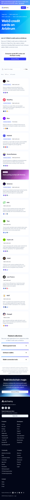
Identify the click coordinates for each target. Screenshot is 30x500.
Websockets (5, 435)
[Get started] (15, 2)
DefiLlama (21, 371)
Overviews (4, 460)
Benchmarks (20, 440)
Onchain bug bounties (7, 473)
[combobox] (6, 74)
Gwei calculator (20, 435)
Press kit (19, 462)
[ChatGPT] (13, 493)
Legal (18, 466)
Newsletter (4, 466)
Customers (19, 457)
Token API (4, 440)
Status (18, 426)
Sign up (18, 424)
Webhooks (4, 433)
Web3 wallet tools (13, 14)
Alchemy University (6, 453)
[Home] (5, 7)
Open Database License (14, 371)
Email (3, 486)
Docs (18, 429)
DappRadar (25, 371)
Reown (9, 373)
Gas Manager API (6, 444)
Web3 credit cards (6, 16)
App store (4, 462)
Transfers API (5, 438)
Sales (3, 482)
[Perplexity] (17, 493)
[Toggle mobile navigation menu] (27, 7)
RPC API (4, 426)
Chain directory (20, 438)
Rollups (3, 429)
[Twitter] (3, 408)
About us (19, 453)
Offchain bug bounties (7, 471)
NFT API (4, 431)
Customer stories (6, 457)
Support (19, 431)
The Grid (4, 371)
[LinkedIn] (6, 408)
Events (3, 464)
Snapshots (19, 442)
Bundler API (4, 442)
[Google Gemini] (15, 493)
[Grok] (24, 493)
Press (3, 484)
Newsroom (19, 460)
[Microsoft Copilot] (19, 493)
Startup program (5, 469)
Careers (19, 455)
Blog (3, 455)
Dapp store (4, 14)
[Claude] (21, 493)
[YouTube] (9, 408)
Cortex (3, 424)
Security (19, 464)
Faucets (19, 433)
